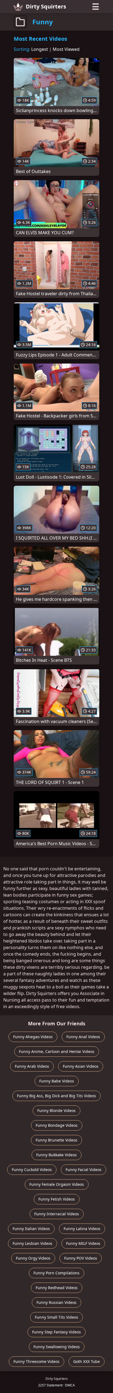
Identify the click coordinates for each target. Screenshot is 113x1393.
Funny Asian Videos (80, 1066)
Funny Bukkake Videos (56, 1154)
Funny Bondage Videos (57, 1125)
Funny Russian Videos (56, 1302)
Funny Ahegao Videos (33, 1036)
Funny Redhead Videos (57, 1287)
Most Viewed (66, 49)
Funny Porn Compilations (56, 1272)
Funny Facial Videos (83, 1169)
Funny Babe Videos (56, 1081)
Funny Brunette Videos (56, 1140)
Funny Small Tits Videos (56, 1317)
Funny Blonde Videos (56, 1110)
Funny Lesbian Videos (32, 1243)
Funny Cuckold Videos (32, 1169)
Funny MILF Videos (83, 1243)
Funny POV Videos (80, 1258)
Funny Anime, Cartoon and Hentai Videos (56, 1051)
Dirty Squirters (46, 6)
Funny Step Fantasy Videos (56, 1332)
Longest (39, 49)
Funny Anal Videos (83, 1036)
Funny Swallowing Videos (56, 1346)
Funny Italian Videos (31, 1228)
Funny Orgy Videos (33, 1258)
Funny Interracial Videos (56, 1213)
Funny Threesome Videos (36, 1361)
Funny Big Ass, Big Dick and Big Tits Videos (56, 1095)
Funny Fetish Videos (56, 1199)
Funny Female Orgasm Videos (56, 1184)
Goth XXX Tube (86, 1361)
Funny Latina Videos (82, 1228)
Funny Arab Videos (32, 1066)
